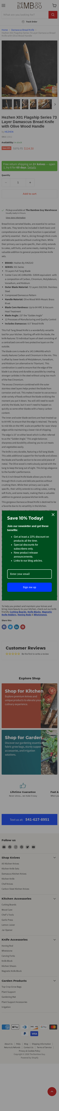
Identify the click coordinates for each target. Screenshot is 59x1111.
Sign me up (29, 587)
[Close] (53, 515)
